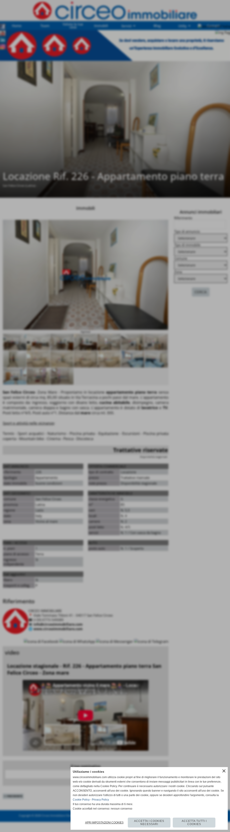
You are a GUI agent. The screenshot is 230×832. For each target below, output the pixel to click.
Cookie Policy (81, 799)
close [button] (224, 771)
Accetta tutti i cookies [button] (194, 822)
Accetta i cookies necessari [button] (149, 822)
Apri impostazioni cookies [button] (104, 822)
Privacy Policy (100, 799)
